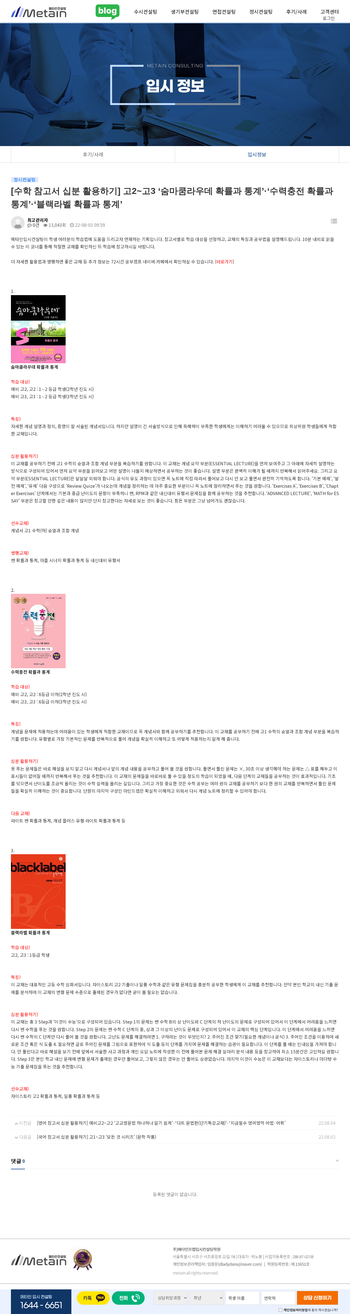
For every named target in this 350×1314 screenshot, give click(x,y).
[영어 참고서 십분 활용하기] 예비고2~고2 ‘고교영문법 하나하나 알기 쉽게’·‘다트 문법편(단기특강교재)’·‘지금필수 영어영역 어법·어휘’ (161, 1123)
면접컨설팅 (224, 11)
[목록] (334, 221)
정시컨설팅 (261, 11)
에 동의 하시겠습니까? (311, 1309)
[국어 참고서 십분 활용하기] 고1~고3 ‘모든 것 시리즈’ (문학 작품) (96, 1136)
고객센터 (329, 11)
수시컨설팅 (145, 11)
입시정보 (257, 154)
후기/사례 (296, 11)
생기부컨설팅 (185, 11)
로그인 (329, 18)
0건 (35, 225)
